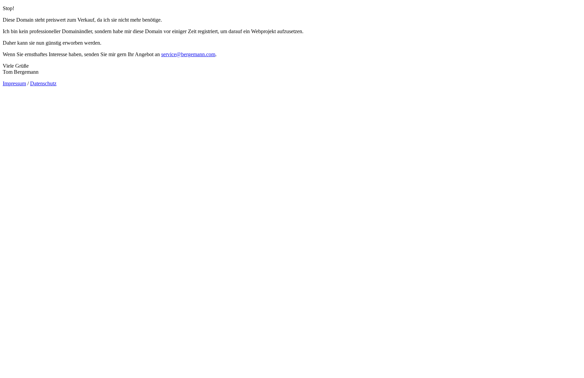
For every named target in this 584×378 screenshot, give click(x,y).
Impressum (14, 83)
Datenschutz (43, 83)
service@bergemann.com (188, 54)
